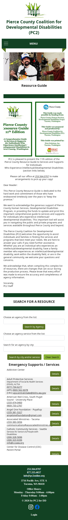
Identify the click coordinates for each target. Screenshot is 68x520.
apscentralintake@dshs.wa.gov (29, 392)
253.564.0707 (42, 176)
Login (34, 514)
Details (55, 373)
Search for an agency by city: (18, 344)
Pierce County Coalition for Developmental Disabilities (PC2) (34, 27)
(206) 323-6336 (14, 439)
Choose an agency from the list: (20, 317)
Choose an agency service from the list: (24, 333)
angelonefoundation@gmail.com (24, 415)
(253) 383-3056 (14, 422)
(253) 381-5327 (14, 412)
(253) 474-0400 (14, 402)
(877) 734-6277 (14, 386)
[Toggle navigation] (6, 43)
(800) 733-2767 (14, 405)
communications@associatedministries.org (30, 425)
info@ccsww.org (15, 442)
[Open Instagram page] (30, 507)
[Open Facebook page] (37, 507)
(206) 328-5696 (14, 437)
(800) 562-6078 (20, 390)
